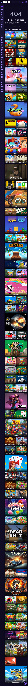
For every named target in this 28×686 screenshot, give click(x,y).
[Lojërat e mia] (26, 2)
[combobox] (18, 2)
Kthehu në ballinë (16, 26)
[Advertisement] (16, 7)
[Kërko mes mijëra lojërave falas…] (22, 2)
